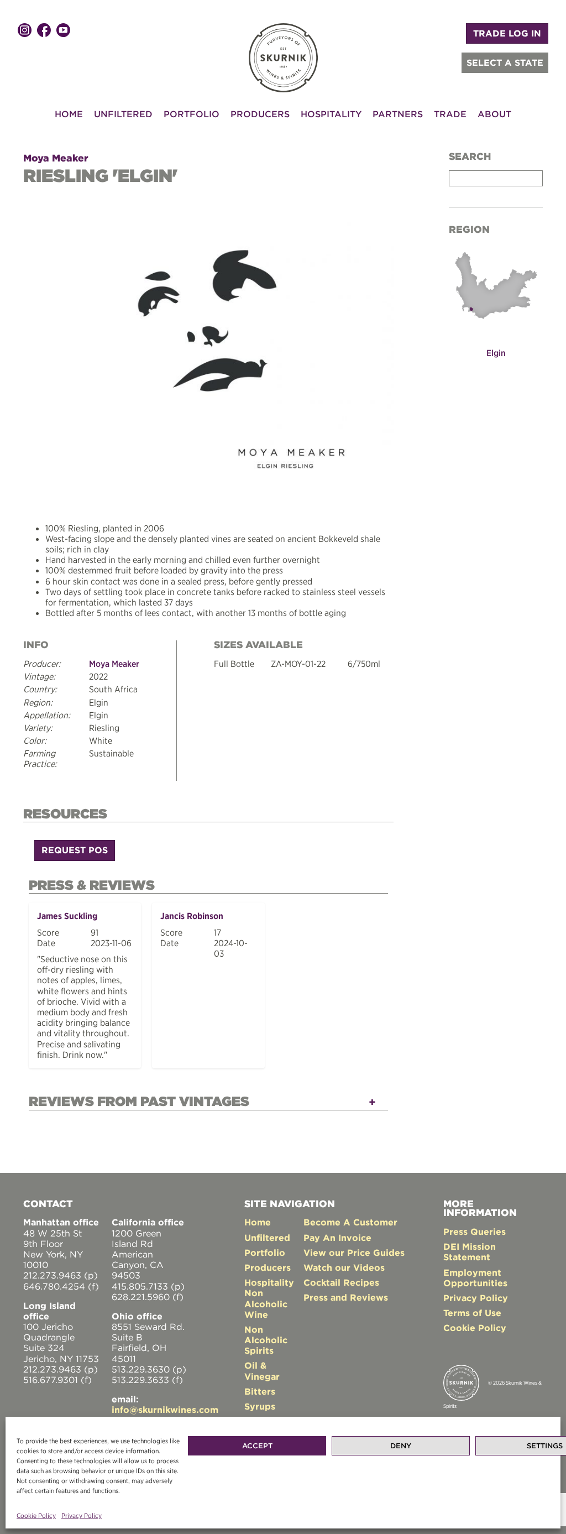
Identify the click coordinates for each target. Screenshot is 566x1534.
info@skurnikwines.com (165, 1409)
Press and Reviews (345, 1297)
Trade (450, 113)
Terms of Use (472, 1312)
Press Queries (474, 1231)
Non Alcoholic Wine (265, 1303)
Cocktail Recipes (341, 1282)
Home (69, 113)
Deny (400, 1445)
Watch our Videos (344, 1267)
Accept (257, 1445)
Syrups (259, 1406)
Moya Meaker (55, 158)
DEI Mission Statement (469, 1251)
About (494, 113)
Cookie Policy (36, 1515)
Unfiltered (123, 113)
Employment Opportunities (475, 1277)
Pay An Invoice (337, 1237)
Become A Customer (350, 1222)
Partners (398, 113)
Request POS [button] (74, 849)
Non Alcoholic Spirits (265, 1340)
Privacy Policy (81, 1515)
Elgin (496, 352)
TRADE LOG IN (507, 33)
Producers (260, 113)
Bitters (259, 1391)
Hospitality (331, 113)
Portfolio (191, 113)
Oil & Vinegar (262, 1370)
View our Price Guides (354, 1252)
